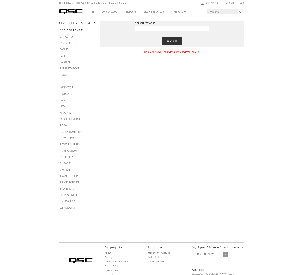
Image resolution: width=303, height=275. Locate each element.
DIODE (64, 49)
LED (62, 106)
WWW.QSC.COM (110, 11)
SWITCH (65, 169)
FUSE (63, 74)
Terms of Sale (112, 266)
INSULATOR (67, 93)
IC (61, 81)
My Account (181, 11)
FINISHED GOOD (70, 68)
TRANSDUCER (69, 176)
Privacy (108, 257)
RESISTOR (66, 157)
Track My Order (156, 261)
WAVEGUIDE (67, 201)
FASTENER (67, 62)
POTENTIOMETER (71, 131)
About (108, 252)
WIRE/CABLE (68, 207)
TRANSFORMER (70, 182)
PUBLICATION (68, 150)
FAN (62, 55)
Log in (207, 3)
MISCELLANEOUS (71, 119)
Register (216, 3)
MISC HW (65, 112)
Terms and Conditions (116, 261)
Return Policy (112, 270)
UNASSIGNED (68, 195)
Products (130, 11)
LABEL (64, 100)
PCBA (63, 125)
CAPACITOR (67, 36)
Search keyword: (145, 23)
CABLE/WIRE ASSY (72, 30)
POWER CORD (69, 138)
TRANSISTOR (68, 188)
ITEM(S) (236, 3)
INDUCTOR (66, 87)
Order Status (155, 257)
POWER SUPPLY (70, 144)
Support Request (118, 3)
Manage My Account (159, 252)
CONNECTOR (68, 43)
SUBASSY (66, 163)
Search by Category (155, 11)
